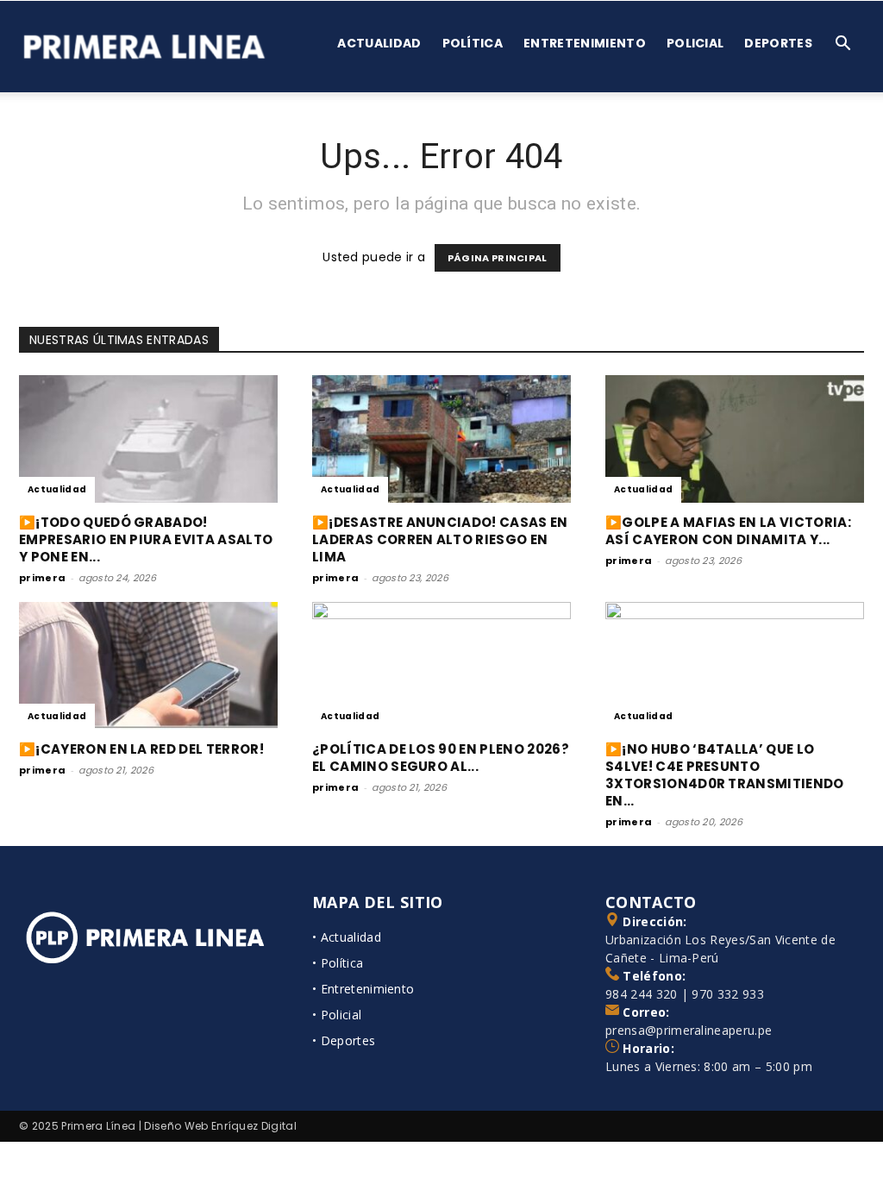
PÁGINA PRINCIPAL (498, 258)
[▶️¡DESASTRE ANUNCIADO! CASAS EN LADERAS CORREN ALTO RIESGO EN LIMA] (441, 439)
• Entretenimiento (363, 989)
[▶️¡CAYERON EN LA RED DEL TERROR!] (148, 666)
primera (42, 578)
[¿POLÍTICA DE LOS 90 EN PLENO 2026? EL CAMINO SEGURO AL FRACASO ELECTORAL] (441, 666)
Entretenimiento (584, 43)
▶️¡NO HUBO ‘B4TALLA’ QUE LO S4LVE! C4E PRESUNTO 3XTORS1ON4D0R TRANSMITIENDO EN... (724, 775)
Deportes (778, 43)
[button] (843, 45)
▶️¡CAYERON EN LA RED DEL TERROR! (141, 749)
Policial (695, 43)
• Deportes (343, 1040)
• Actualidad (346, 937)
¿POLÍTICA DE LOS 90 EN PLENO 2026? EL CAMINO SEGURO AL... (440, 757)
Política (473, 43)
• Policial (336, 1014)
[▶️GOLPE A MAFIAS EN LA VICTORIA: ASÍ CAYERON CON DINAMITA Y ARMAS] (734, 439)
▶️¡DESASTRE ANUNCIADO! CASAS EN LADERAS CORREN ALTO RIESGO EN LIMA (440, 539)
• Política (337, 963)
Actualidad (379, 43)
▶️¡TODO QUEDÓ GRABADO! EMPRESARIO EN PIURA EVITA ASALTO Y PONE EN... (145, 539)
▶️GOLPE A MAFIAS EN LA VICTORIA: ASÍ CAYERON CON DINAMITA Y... (728, 530)
